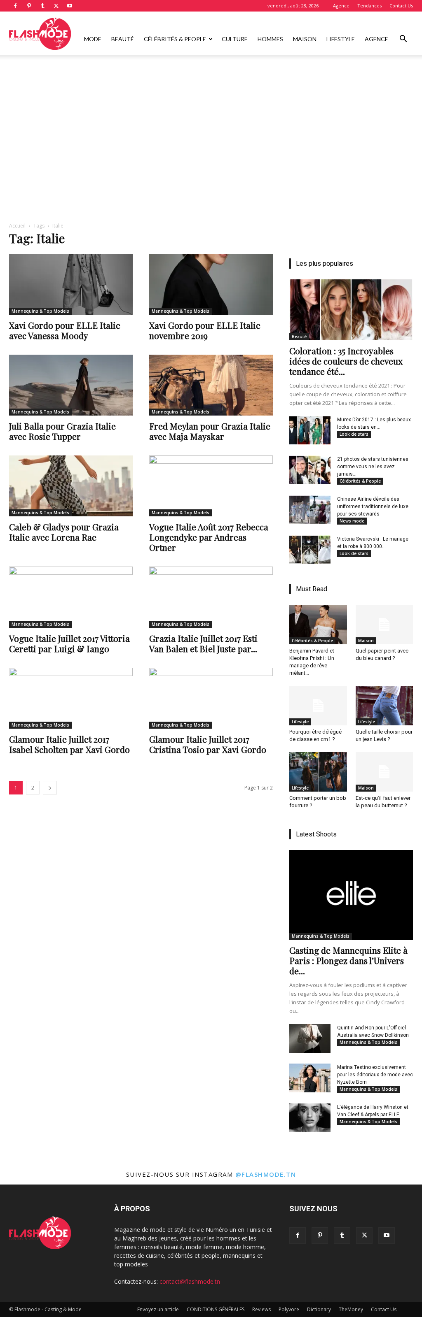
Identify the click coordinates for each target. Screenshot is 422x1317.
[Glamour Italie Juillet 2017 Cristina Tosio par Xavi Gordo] (211, 698)
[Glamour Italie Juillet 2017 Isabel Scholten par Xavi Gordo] (71, 698)
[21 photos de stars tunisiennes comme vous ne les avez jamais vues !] (310, 469)
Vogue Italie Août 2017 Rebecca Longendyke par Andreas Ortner (208, 537)
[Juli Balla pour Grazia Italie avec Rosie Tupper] (71, 385)
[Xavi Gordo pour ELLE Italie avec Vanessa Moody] (71, 284)
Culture (235, 38)
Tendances (369, 5)
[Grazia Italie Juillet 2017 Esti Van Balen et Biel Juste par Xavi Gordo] (211, 597)
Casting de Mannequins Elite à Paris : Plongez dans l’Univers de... (348, 960)
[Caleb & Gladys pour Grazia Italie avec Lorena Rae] (71, 485)
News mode (352, 521)
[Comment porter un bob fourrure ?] (318, 772)
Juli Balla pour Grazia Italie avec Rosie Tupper (62, 431)
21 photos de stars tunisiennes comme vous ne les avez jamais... (372, 466)
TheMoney (351, 1309)
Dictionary (319, 1309)
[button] (403, 40)
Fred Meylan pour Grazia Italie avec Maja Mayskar (209, 431)
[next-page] (50, 787)
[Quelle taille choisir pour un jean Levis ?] (384, 705)
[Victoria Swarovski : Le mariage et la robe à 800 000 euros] (310, 549)
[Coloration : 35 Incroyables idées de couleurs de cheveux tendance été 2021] (351, 309)
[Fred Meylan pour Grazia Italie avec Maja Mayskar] (211, 385)
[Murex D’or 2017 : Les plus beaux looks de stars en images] (310, 430)
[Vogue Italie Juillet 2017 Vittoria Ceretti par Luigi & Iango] (71, 597)
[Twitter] (56, 6)
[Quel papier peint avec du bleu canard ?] (384, 624)
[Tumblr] (42, 6)
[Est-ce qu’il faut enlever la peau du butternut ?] (384, 772)
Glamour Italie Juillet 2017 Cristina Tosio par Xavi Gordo (207, 744)
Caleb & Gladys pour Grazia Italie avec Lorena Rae (64, 532)
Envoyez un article (158, 1309)
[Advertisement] (211, 77)
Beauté (122, 38)
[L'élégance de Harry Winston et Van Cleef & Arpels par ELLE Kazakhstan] (310, 1117)
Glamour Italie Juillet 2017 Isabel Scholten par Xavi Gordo (69, 744)
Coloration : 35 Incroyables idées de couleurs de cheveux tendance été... (346, 361)
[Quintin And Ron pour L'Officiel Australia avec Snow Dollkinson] (310, 1038)
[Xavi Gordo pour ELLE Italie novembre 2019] (211, 284)
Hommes (270, 38)
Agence (341, 5)
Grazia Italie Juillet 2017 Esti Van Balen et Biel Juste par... (203, 643)
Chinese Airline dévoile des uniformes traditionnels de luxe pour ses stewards (372, 506)
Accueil (17, 225)
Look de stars (354, 434)
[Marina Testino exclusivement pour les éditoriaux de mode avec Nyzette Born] (310, 1078)
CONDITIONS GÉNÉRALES (215, 1309)
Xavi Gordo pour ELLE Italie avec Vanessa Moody (64, 330)
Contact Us (401, 5)
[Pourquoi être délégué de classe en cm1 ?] (318, 705)
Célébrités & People (175, 38)
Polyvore (289, 1309)
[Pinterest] (29, 6)
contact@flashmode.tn (189, 1281)
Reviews (261, 1309)
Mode (92, 38)
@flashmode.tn (265, 1174)
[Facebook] (15, 6)
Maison (304, 38)
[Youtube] (69, 6)
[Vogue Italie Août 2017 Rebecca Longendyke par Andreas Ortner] (211, 485)
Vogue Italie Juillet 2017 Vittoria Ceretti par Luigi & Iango (69, 643)
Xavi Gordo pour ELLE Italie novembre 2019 (204, 330)
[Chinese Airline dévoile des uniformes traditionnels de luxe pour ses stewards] (310, 509)
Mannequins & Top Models (40, 311)
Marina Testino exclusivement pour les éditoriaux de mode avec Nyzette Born (375, 1074)
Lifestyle (340, 38)
